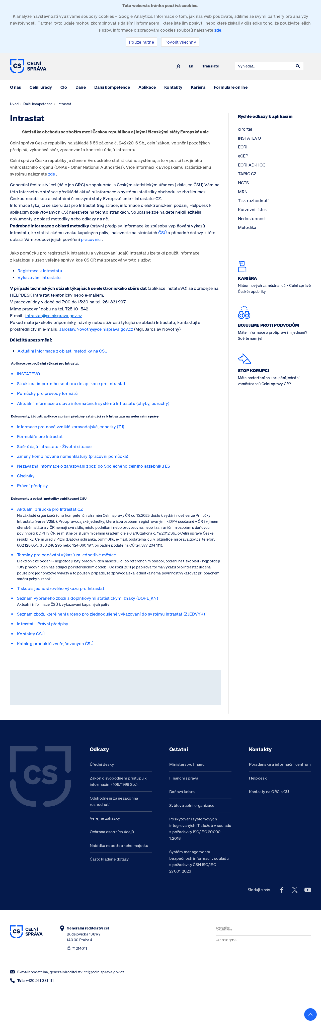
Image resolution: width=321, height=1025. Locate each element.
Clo (63, 87)
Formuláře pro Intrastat (40, 436)
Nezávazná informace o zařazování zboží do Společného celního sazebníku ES (93, 466)
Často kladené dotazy (109, 859)
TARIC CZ (247, 174)
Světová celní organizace (191, 805)
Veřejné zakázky (105, 818)
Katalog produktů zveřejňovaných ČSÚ (55, 643)
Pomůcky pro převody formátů (47, 393)
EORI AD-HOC (252, 165)
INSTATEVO (28, 374)
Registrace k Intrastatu (40, 271)
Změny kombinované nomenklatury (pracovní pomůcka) (72, 456)
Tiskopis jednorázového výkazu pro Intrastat (60, 588)
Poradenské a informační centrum (280, 764)
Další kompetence (112, 87)
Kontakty (173, 87)
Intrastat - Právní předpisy (42, 624)
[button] (297, 66)
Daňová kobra (182, 791)
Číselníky (26, 476)
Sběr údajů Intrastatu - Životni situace (54, 446)
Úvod (14, 104)
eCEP (243, 156)
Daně (80, 87)
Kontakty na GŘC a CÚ (269, 791)
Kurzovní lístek (252, 209)
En (191, 66)
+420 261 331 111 (40, 980)
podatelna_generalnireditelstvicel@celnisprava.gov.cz (77, 972)
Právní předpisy (32, 485)
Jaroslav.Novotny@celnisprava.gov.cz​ (96, 329)
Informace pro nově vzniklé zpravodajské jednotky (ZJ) (70, 427)
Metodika (247, 227)
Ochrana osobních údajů (112, 831)
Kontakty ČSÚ (31, 634)
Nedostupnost (252, 218)
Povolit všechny (180, 42)
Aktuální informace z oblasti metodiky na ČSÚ (63, 351)
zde (217, 30)
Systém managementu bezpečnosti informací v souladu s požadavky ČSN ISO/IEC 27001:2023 (199, 861)
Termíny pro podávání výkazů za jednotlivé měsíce (66, 555)
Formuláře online (231, 87)
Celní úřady (41, 87)
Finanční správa (183, 778)
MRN (243, 192)
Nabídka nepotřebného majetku (119, 845)
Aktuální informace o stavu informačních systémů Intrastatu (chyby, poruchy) (93, 403)
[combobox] (264, 66)
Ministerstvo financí (187, 764)
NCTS (243, 183)
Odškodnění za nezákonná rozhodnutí (114, 801)
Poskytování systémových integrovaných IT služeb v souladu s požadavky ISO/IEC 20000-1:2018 (200, 828)
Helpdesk (258, 778)
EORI (243, 147)
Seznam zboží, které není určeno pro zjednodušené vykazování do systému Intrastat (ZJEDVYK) (111, 614)
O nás (15, 87)
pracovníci (91, 239)
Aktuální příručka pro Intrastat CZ (50, 509)
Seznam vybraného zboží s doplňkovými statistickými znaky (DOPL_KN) (87, 598)
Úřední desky (102, 764)
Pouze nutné (141, 42)
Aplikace (147, 87)
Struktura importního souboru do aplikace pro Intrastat (71, 383)
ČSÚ (162, 232)
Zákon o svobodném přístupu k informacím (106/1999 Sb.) (118, 781)
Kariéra (198, 87)
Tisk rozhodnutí (253, 200)
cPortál (245, 129)
